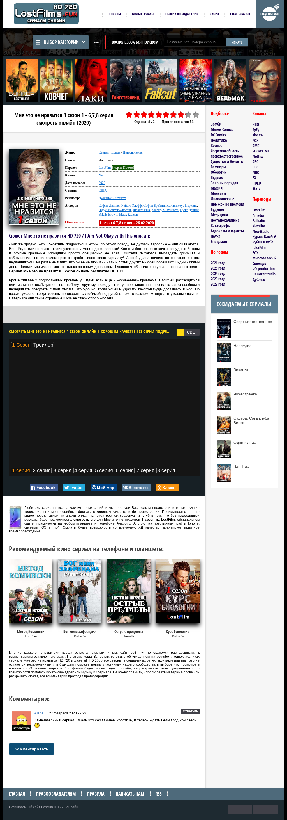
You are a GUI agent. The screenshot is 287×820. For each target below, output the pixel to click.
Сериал (104, 152)
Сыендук (259, 263)
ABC (255, 161)
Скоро (214, 14)
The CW (258, 135)
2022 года (218, 284)
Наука (216, 236)
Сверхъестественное (227, 156)
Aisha (38, 713)
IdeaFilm (259, 247)
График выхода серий (182, 14)
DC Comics (218, 134)
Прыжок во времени (227, 204)
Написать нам (130, 794)
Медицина (219, 214)
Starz (256, 188)
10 (196, 115)
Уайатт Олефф (131, 206)
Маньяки (218, 193)
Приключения (133, 152)
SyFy (256, 129)
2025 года (218, 268)
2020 (102, 183)
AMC (256, 145)
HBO (256, 124)
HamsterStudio (264, 274)
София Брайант (154, 206)
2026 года (218, 262)
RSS (159, 794)
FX (254, 177)
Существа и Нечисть (227, 161)
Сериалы (114, 14)
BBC (255, 167)
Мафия (217, 188)
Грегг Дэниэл (189, 210)
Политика (219, 140)
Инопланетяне (222, 198)
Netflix (103, 175)
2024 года (218, 273)
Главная (17, 794)
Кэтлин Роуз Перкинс (181, 206)
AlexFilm (259, 226)
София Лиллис (109, 206)
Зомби (216, 124)
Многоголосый (265, 258)
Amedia (258, 215)
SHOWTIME (261, 151)
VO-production (264, 268)
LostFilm (105, 168)
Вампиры (218, 166)
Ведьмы (217, 177)
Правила (96, 794)
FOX (255, 140)
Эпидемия (219, 241)
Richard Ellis (141, 210)
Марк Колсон (128, 215)
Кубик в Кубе (263, 242)
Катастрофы (221, 225)
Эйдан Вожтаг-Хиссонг (115, 210)
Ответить (190, 711)
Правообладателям (56, 794)
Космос (216, 145)
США (103, 190)
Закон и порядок (224, 182)
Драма (115, 152)
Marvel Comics (222, 129)
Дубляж (259, 279)
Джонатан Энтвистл (112, 198)
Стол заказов (240, 14)
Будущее (217, 209)
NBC (256, 172)
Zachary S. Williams (165, 210)
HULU (257, 183)
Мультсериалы (143, 14)
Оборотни (219, 172)
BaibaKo (259, 220)
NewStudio (261, 231)
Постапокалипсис (225, 220)
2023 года (218, 278)
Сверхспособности (225, 150)
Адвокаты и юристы (227, 230)
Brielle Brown (108, 215)
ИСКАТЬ (237, 42)
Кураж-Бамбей (264, 236)
